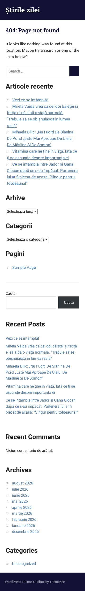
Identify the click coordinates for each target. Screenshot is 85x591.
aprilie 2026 (22, 507)
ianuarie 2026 (23, 525)
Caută (11, 293)
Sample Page (24, 267)
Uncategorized (24, 563)
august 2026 (22, 483)
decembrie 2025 (25, 531)
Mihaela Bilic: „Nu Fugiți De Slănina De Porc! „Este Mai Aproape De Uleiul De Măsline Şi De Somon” (40, 138)
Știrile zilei (23, 9)
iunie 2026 (21, 495)
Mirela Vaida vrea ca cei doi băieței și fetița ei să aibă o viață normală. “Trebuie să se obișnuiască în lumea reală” (41, 352)
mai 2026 (20, 501)
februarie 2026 (24, 519)
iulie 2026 (20, 489)
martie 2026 (22, 513)
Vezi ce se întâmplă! (30, 100)
